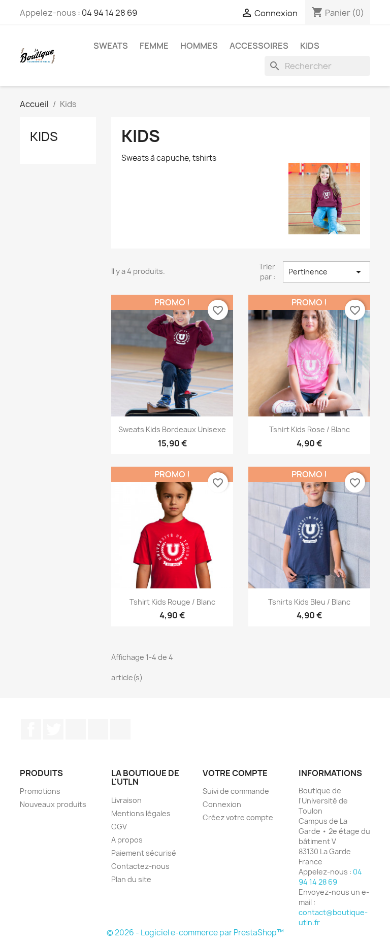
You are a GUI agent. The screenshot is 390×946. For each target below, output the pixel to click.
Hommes (199, 45)
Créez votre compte (238, 817)
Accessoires (259, 45)
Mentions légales (141, 813)
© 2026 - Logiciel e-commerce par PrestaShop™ (195, 932)
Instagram (98, 729)
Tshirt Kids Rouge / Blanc (172, 602)
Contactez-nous (140, 866)
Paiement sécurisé (143, 853)
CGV (119, 826)
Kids (309, 45)
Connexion (222, 804)
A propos (127, 840)
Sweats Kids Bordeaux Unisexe (172, 429)
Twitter (53, 729)
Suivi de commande (236, 791)
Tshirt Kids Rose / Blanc (309, 429)
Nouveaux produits (53, 804)
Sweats (110, 45)
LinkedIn (120, 729)
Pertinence (326, 272)
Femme (154, 45)
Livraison (126, 800)
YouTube (76, 729)
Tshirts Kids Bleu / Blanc (309, 602)
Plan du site (131, 879)
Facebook (31, 729)
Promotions (40, 791)
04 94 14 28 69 (109, 12)
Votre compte (235, 773)
